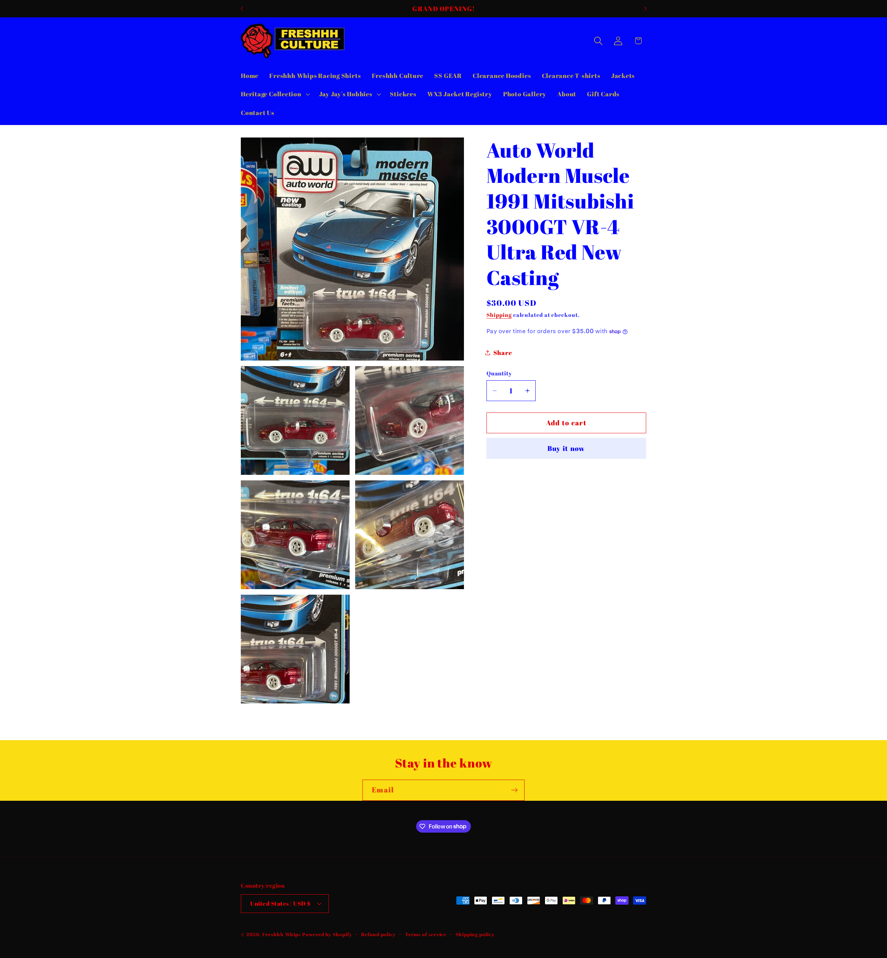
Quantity (499, 373)
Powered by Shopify (327, 934)
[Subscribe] (514, 790)
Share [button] (502, 352)
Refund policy (378, 934)
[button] (274, 94)
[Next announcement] (645, 8)
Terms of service (426, 934)
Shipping (499, 315)
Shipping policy (475, 934)
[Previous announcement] (241, 8)
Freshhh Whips (281, 934)
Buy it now (566, 448)
